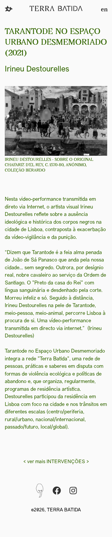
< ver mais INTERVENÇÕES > (56, 462)
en (104, 10)
